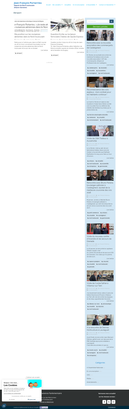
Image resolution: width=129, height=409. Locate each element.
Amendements (92, 382)
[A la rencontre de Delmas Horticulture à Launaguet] (100, 320)
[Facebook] (104, 402)
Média (89, 378)
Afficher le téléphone (46, 402)
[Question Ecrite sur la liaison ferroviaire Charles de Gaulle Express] (67, 25)
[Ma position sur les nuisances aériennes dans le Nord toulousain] (31, 25)
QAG (88, 375)
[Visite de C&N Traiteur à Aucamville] (100, 130)
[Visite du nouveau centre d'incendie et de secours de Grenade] (100, 229)
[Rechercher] (111, 21)
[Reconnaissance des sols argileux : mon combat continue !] (100, 82)
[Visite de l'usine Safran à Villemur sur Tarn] (100, 275)
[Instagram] (113, 402)
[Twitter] (109, 402)
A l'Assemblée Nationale (95, 367)
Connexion (111, 407)
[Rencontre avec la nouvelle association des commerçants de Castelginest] (100, 35)
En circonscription (93, 371)
